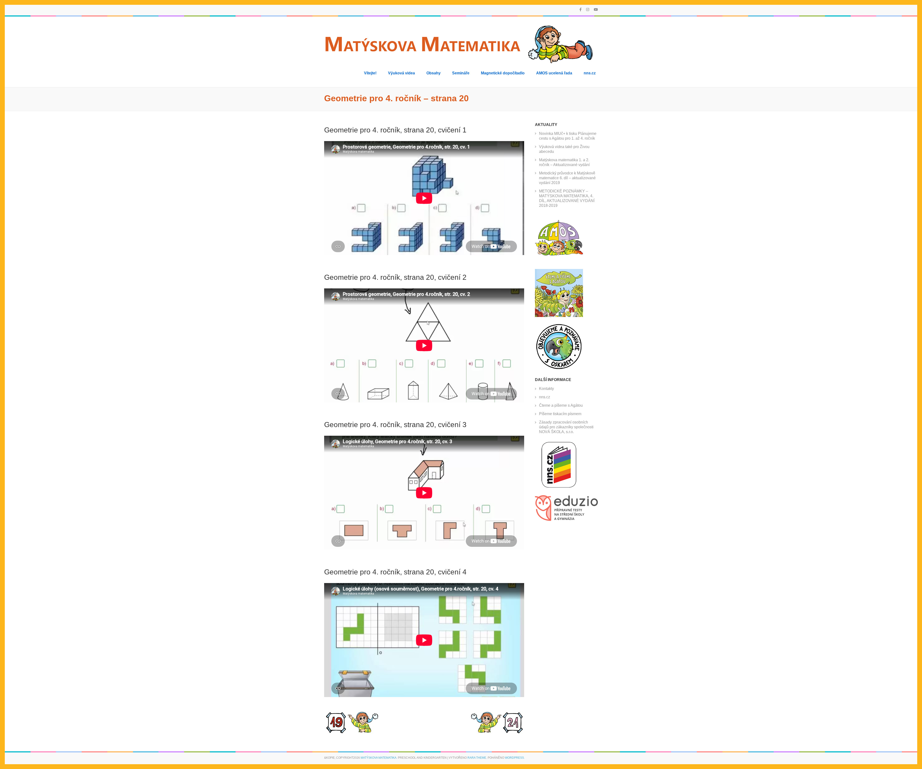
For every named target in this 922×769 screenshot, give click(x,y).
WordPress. (515, 757)
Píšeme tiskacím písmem (560, 414)
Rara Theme (476, 757)
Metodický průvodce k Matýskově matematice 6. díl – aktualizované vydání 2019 (567, 178)
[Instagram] (587, 9)
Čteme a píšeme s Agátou (561, 405)
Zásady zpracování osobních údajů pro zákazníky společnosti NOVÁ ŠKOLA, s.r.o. (566, 427)
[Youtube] (596, 9)
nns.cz (590, 73)
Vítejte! (370, 73)
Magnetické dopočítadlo (503, 73)
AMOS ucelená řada (554, 73)
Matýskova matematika (378, 757)
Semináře (460, 73)
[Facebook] (580, 9)
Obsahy (433, 73)
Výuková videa (401, 73)
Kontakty (546, 389)
